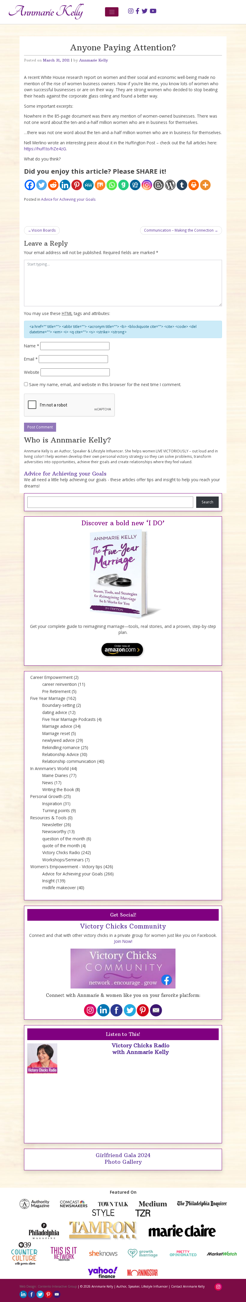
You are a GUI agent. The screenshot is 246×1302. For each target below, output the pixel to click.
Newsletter (52, 824)
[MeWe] (88, 185)
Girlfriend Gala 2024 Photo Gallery (123, 1158)
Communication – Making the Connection (179, 230)
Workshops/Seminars (63, 859)
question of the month (63, 839)
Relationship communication (69, 761)
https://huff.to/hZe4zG (45, 149)
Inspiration (52, 803)
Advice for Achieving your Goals (68, 199)
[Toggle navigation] (111, 11)
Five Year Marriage (47, 698)
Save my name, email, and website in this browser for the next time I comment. (105, 384)
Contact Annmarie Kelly (188, 1286)
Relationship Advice (60, 754)
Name (31, 346)
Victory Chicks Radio (61, 852)
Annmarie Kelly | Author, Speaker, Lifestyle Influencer (130, 1286)
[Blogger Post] (158, 185)
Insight (48, 881)
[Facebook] (30, 185)
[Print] (193, 185)
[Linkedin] (65, 185)
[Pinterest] (76, 185)
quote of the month (61, 845)
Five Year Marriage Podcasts (69, 719)
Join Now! (123, 941)
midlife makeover (59, 887)
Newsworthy (54, 831)
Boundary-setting (58, 705)
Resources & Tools (48, 817)
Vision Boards (44, 230)
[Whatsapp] (111, 185)
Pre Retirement (56, 691)
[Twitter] (41, 185)
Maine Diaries (55, 775)
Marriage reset (56, 733)
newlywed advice (58, 740)
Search (207, 502)
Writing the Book (58, 789)
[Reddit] (53, 185)
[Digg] (135, 185)
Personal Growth (46, 796)
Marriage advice (57, 726)
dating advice (54, 712)
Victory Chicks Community (123, 926)
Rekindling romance (61, 747)
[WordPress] (170, 185)
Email (31, 359)
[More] (205, 185)
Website (31, 372)
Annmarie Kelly (93, 60)
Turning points (56, 810)
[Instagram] (147, 185)
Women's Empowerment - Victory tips (66, 866)
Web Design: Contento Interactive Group (48, 1286)
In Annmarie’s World (49, 768)
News (47, 782)
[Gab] (123, 185)
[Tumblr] (182, 185)
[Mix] (100, 185)
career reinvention (59, 684)
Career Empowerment (51, 677)
